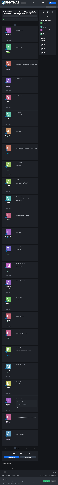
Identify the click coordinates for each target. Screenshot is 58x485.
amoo (8, 84)
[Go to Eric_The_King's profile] (8, 232)
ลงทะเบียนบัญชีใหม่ (11, 457)
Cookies (17, 475)
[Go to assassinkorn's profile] (8, 131)
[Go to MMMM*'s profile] (8, 265)
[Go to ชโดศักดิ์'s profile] (41, 27)
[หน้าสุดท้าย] (29, 25)
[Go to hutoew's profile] (3, 19)
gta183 (8, 101)
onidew (8, 202)
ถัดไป (26, 448)
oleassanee (8, 438)
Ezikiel (8, 219)
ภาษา (3, 475)
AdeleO (8, 169)
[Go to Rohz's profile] (41, 34)
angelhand (8, 286)
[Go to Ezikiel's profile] (8, 215)
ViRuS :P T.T (8, 68)
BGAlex (8, 320)
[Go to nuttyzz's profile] (8, 333)
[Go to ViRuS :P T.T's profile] (8, 63)
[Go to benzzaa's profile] (8, 349)
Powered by (50, 475)
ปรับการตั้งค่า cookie (36, 482)
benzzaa (8, 354)
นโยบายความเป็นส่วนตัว (6, 482)
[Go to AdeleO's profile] (8, 164)
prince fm (8, 421)
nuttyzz (8, 337)
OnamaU (8, 303)
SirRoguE (8, 152)
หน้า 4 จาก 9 (33, 448)
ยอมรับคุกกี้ (47, 481)
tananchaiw (8, 253)
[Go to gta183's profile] (8, 97)
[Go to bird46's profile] (8, 383)
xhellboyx (8, 51)
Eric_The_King (8, 236)
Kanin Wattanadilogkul (47, 29)
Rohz (44, 33)
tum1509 (8, 404)
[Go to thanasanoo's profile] (8, 30)
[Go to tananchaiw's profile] (8, 248)
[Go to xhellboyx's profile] (8, 47)
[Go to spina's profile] (8, 114)
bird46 (8, 387)
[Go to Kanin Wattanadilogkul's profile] (41, 30)
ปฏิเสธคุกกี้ (53, 481)
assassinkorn (8, 135)
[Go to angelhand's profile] (8, 282)
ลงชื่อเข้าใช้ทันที (28, 457)
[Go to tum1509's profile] (8, 400)
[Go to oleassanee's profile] (8, 433)
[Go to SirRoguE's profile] (8, 148)
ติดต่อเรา (13, 475)
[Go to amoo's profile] (8, 80)
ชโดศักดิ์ (44, 26)
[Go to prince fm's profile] (8, 417)
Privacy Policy (8, 475)
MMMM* (8, 269)
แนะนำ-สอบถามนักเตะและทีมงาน (23, 19)
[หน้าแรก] (3, 25)
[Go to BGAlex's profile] (8, 316)
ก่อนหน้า (6, 448)
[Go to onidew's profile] (8, 198)
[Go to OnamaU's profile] (8, 299)
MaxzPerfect (8, 370)
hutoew (6, 19)
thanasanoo (8, 34)
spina (8, 118)
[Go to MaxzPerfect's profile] (8, 366)
